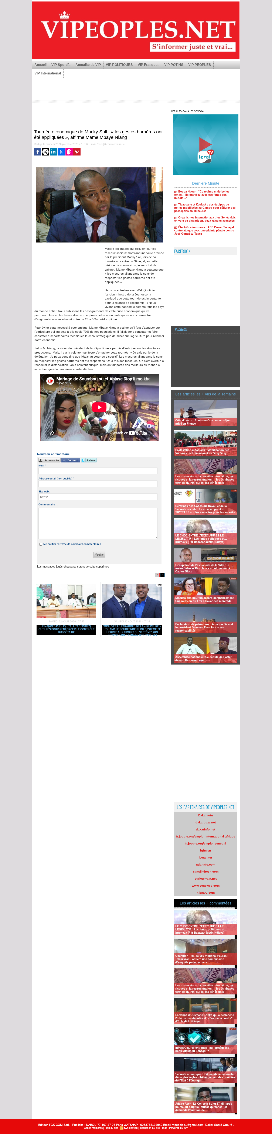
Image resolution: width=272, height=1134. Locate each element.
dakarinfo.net (205, 829)
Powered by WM (178, 1127)
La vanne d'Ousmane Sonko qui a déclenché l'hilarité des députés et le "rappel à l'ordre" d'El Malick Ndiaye (204, 1018)
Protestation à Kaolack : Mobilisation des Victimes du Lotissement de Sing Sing (202, 451)
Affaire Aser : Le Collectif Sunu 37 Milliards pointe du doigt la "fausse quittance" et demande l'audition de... (203, 1107)
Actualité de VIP (88, 65)
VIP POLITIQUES (119, 65)
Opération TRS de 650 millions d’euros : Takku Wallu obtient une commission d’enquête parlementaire (201, 959)
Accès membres (93, 1127)
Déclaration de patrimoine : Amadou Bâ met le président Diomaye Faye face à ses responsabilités (204, 627)
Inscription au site (150, 1127)
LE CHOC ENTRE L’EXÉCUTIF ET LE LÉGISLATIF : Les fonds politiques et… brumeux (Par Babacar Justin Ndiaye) (201, 538)
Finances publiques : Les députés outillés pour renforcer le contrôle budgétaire (66, 629)
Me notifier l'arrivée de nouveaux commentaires (72, 544)
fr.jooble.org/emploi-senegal (205, 843)
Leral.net (205, 857)
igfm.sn (205, 850)
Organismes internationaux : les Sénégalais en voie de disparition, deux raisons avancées (205, 201)
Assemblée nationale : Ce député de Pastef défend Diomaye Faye (203, 658)
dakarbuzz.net (206, 822)
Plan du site (111, 1127)
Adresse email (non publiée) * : (56, 478)
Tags (164, 1127)
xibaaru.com (206, 892)
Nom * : (42, 465)
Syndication (131, 1127)
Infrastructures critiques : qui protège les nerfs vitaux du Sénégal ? (202, 1049)
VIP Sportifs (61, 65)
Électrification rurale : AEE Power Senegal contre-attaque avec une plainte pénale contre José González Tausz (204, 212)
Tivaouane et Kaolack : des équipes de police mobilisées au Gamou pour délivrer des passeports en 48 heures (204, 189)
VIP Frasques (148, 65)
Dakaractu (205, 815)
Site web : (44, 491)
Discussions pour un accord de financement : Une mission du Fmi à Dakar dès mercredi (205, 599)
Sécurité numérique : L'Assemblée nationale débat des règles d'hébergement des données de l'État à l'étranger (205, 1077)
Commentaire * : (48, 504)
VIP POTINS (173, 65)
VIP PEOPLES (199, 65)
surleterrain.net (206, 878)
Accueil (40, 65)
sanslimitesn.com (205, 871)
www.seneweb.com (206, 885)
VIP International (47, 73)
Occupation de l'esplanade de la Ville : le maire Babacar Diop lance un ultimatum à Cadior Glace (202, 568)
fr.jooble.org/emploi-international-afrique (205, 836)
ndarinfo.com (205, 864)
